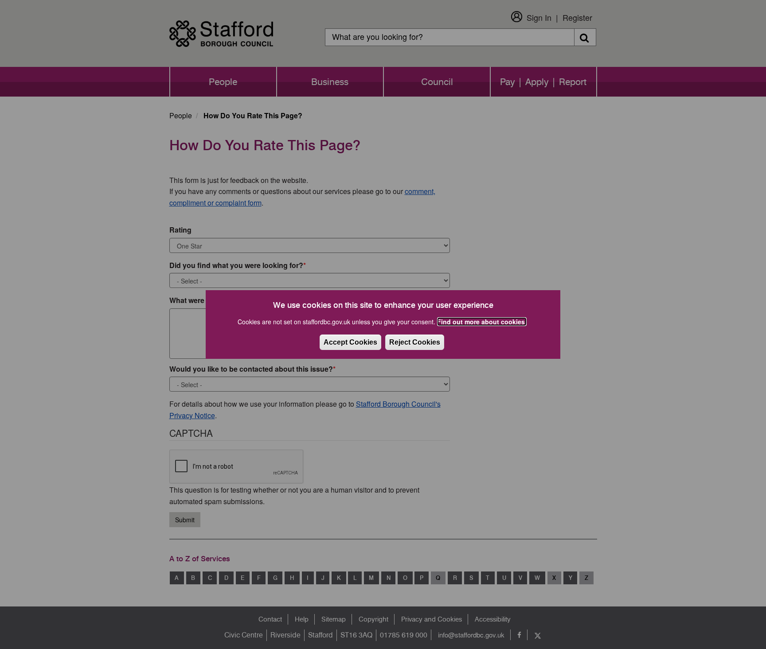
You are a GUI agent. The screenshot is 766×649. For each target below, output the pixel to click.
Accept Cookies (350, 342)
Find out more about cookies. (482, 321)
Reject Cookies (414, 342)
